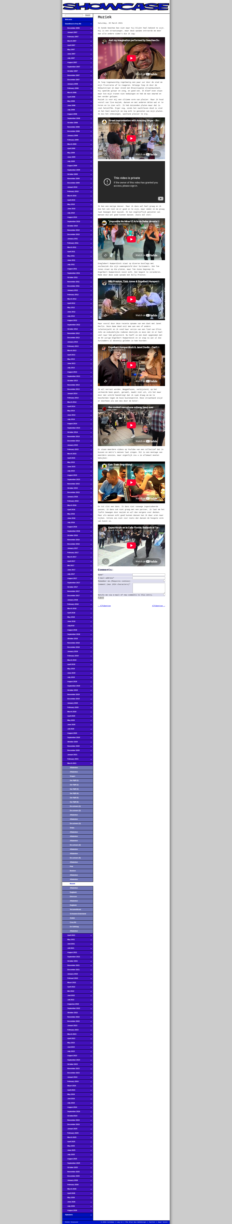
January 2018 (70, 600)
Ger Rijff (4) (74, 793)
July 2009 (68, 162)
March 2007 (69, 42)
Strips (72, 828)
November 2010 (71, 231)
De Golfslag (74, 927)
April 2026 (68, 1194)
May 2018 (68, 618)
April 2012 (68, 304)
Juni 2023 (68, 1048)
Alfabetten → (158, 606)
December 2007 (71, 80)
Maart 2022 (69, 983)
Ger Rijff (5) (74, 798)
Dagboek (73, 892)
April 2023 (68, 1039)
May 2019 (68, 669)
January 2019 (70, 652)
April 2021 (68, 936)
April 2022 (68, 987)
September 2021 (71, 957)
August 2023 (69, 1056)
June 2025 (68, 1151)
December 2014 (71, 441)
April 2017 (68, 562)
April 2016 (68, 510)
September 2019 (71, 686)
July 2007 (68, 59)
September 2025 (71, 1164)
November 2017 (71, 592)
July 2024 (68, 1103)
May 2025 (68, 1146)
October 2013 (70, 381)
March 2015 (69, 454)
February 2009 (70, 140)
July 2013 (68, 368)
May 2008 (68, 102)
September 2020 (71, 738)
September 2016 (71, 532)
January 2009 (70, 136)
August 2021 (69, 953)
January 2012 (70, 291)
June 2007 (68, 54)
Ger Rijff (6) (74, 802)
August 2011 (69, 269)
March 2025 (69, 1138)
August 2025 (69, 1159)
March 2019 (69, 661)
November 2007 (71, 76)
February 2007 (70, 37)
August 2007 (69, 63)
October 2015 (70, 489)
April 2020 (68, 717)
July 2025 (68, 1155)
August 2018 (69, 631)
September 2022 (71, 1009)
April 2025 (68, 1142)
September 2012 (71, 325)
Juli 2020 (68, 729)
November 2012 (71, 334)
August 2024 (69, 1108)
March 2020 (69, 712)
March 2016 (69, 506)
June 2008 (68, 106)
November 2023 (71, 1069)
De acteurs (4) (75, 845)
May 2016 (68, 514)
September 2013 (71, 377)
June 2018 (68, 622)
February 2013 (70, 347)
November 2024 (71, 1121)
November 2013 (71, 385)
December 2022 (71, 1022)
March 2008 (69, 93)
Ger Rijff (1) (74, 780)
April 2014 (68, 407)
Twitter (152, 1222)
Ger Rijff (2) (74, 785)
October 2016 (70, 536)
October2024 (69, 1116)
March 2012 (69, 299)
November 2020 (71, 747)
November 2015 (71, 484)
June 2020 (68, 725)
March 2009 (69, 145)
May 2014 (68, 411)
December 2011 (70, 287)
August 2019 (69, 682)
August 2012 (69, 321)
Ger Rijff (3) (74, 789)
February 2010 (70, 192)
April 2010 (68, 201)
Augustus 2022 (70, 1005)
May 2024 (68, 1095)
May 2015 (68, 463)
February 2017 (70, 553)
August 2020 (69, 734)
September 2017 (71, 583)
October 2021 (70, 962)
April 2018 (68, 613)
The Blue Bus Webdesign (135, 1222)
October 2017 (70, 588)
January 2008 (70, 85)
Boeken (73, 871)
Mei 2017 (68, 566)
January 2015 (70, 446)
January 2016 (70, 497)
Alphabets (67, 1215)
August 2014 (69, 424)
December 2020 (71, 751)
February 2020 (70, 708)
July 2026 (68, 1207)
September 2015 (71, 480)
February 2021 (70, 760)
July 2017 (68, 575)
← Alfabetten (104, 606)
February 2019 (70, 656)
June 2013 (68, 364)
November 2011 (70, 282)
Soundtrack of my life (71, 24)
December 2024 (71, 1125)
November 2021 (71, 966)
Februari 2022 (70, 979)
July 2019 (68, 678)
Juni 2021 (68, 944)
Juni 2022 (68, 996)
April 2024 (68, 1091)
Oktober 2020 (70, 742)
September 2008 (71, 119)
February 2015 (70, 450)
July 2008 (68, 110)
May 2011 (68, 257)
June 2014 (68, 416)
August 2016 (69, 527)
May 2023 (68, 1043)
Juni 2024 (68, 1099)
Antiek (72, 918)
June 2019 (68, 674)
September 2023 (71, 1061)
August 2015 (69, 476)
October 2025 (70, 1168)
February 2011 (70, 244)
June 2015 (68, 467)
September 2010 (71, 222)
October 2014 (70, 433)
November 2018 (71, 643)
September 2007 (71, 67)
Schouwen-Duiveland (78, 914)
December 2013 (71, 390)
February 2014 (70, 398)
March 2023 (69, 1035)
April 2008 (68, 97)
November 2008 (71, 128)
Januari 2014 (69, 394)
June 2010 (68, 209)
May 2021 (68, 940)
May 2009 (68, 153)
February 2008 (70, 89)
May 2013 (68, 360)
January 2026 (70, 1181)
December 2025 (71, 1177)
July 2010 (68, 214)
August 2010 (69, 218)
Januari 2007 (69, 33)
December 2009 (71, 183)
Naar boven (163, 1222)
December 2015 (71, 493)
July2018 (68, 626)
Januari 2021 (69, 755)
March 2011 (69, 248)
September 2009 (71, 171)
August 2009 (69, 166)
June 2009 (68, 158)
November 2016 (71, 540)
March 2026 (69, 1189)
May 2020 (68, 721)
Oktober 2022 (70, 1013)
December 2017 (71, 596)
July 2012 (68, 317)
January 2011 (70, 239)
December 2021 (71, 970)
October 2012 (70, 330)
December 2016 (71, 545)
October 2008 (70, 123)
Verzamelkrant (75, 909)
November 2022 (71, 1018)
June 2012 (68, 312)
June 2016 (68, 519)
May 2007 (68, 50)
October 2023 (70, 1065)
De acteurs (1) (75, 806)
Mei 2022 (68, 992)
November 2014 (71, 437)
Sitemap (110, 1222)
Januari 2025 (69, 1129)
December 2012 (71, 338)
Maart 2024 (69, 1086)
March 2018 (69, 609)
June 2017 (68, 570)
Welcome (67, 20)
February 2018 (70, 605)
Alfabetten (74, 768)
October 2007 (70, 72)
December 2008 (71, 132)
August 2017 (69, 579)
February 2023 (70, 1030)
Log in (119, 1222)
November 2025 (71, 1172)
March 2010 (69, 196)
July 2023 (68, 1052)
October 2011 (70, 278)
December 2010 (71, 235)
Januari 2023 (69, 1026)
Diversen (73, 897)
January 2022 (70, 975)
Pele (71, 866)
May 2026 (68, 1198)
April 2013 (68, 355)
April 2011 (68, 252)
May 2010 (68, 205)
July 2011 (68, 265)
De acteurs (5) (75, 858)
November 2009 (71, 179)
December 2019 (71, 699)
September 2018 (71, 635)
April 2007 (68, 46)
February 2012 (70, 295)
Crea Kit (73, 922)
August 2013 (69, 373)
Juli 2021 (68, 949)
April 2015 (68, 459)
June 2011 (68, 261)
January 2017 (70, 549)
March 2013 (69, 351)
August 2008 (69, 115)
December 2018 (71, 648)
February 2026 (70, 1185)
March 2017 (69, 557)
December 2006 (71, 29)
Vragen (72, 776)
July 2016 (68, 523)
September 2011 (71, 274)
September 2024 (71, 1112)
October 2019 (70, 691)
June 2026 (68, 1202)
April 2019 (68, 665)
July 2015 (68, 471)
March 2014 (69, 403)
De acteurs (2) (75, 811)
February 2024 (70, 1082)
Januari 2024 (69, 1078)
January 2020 (70, 704)
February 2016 (70, 502)
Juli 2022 (68, 1000)
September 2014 (71, 428)
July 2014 (68, 420)
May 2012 (68, 308)
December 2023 (71, 1073)
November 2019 (71, 695)
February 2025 (70, 1134)
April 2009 (68, 149)
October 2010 (70, 226)
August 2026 (69, 1211)
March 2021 (69, 764)
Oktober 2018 (70, 639)
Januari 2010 (69, 188)
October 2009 (70, 175)
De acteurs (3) (75, 823)
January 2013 (70, 342)
